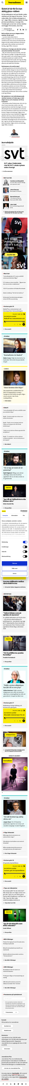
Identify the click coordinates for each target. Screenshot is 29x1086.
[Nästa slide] (27, 158)
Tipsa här (8, 898)
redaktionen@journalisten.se (11, 900)
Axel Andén (15, 1073)
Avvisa (14, 573)
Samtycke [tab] (5, 515)
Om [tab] (24, 515)
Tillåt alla (14, 563)
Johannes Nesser (8, 28)
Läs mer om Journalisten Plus (12, 1068)
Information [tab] (14, 515)
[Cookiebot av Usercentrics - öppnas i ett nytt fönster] (20, 511)
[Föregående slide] (2, 158)
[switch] (25, 547)
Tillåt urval (14, 568)
